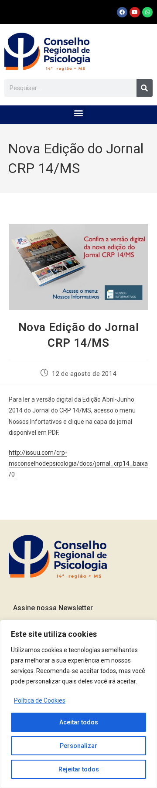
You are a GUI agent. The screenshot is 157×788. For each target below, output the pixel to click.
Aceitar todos (78, 722)
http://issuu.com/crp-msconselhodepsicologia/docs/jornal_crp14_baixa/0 (78, 463)
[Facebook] (122, 12)
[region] (78, 704)
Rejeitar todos (78, 769)
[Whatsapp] (147, 12)
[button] (79, 112)
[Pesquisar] (145, 88)
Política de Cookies (39, 700)
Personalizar (78, 745)
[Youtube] (135, 12)
